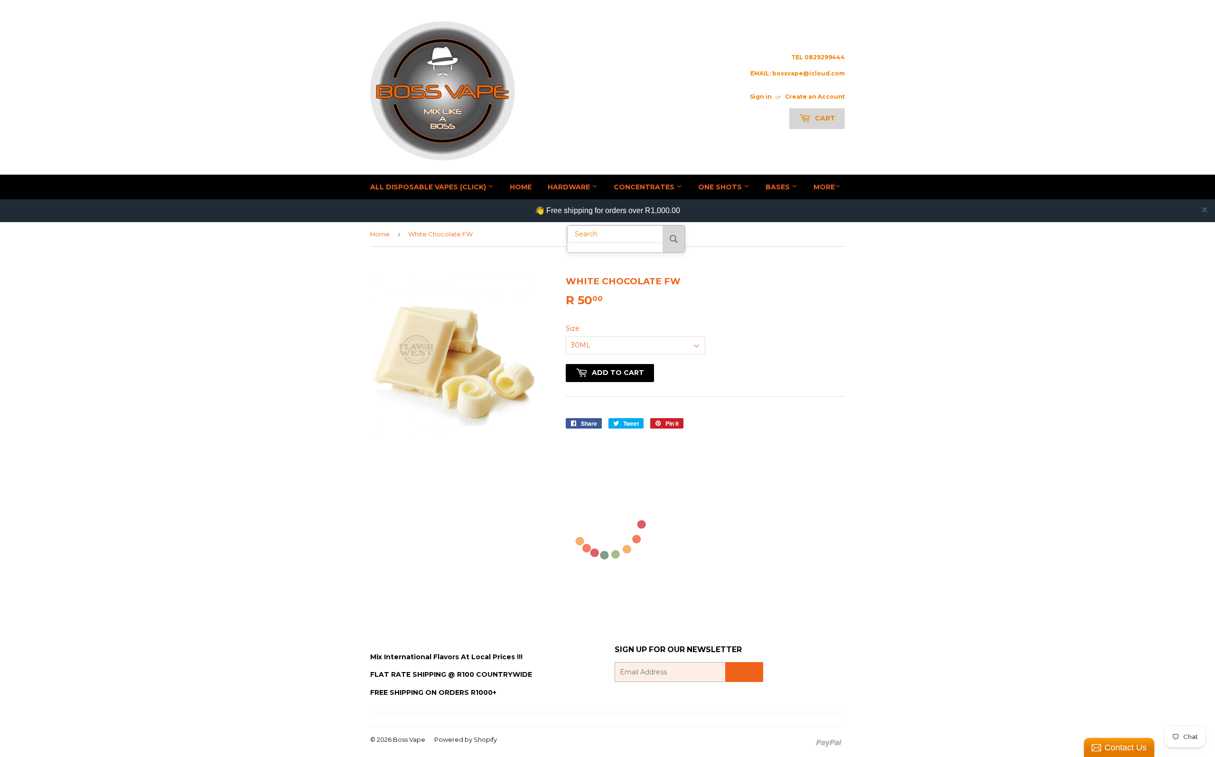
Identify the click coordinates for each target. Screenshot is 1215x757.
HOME (521, 187)
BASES (779, 187)
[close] (1204, 209)
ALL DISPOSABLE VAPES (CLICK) (429, 187)
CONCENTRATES (645, 187)
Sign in (761, 96)
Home (380, 234)
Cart (824, 118)
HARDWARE (570, 187)
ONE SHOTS (721, 187)
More (824, 187)
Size (572, 328)
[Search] (674, 238)
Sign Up (744, 672)
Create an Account (815, 96)
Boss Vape (409, 739)
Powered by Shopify (465, 739)
